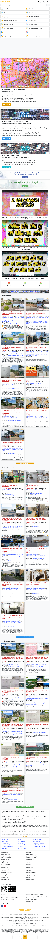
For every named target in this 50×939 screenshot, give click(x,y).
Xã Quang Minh (13, 588)
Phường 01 (29, 490)
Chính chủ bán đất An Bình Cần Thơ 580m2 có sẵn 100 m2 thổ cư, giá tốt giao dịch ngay (12, 379)
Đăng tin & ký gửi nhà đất (31, 857)
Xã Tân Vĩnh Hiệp (37, 317)
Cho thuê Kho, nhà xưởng (31, 875)
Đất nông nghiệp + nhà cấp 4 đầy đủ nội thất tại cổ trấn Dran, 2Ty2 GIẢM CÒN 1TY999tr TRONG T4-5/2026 (12, 725)
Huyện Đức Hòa (20, 795)
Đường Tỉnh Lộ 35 (6, 588)
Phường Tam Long (6, 695)
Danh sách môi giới (29, 861)
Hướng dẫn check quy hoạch (7, 855)
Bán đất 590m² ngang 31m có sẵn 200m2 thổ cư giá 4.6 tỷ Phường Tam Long (12, 691)
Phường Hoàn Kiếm (31, 523)
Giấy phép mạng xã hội (30, 897)
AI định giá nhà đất (5, 862)
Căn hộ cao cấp (11, 495)
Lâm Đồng (28, 696)
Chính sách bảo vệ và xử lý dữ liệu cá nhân (9, 897)
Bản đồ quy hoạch (4, 852)
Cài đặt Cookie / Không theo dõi (7, 899)
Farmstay (41, 667)
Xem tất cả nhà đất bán (25, 463)
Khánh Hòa (36, 662)
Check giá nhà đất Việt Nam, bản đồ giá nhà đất (25, 291)
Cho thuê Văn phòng (30, 874)
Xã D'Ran (5, 729)
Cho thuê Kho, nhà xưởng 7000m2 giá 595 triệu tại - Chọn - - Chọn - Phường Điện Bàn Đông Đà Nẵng (12, 519)
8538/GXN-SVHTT (28, 917)
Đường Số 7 (5, 489)
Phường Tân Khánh (14, 317)
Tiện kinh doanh (36, 322)
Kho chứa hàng (20, 526)
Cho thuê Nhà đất (29, 867)
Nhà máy (9, 526)
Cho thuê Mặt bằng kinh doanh (32, 880)
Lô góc (35, 704)
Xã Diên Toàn (30, 664)
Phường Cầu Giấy (31, 554)
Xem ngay (25, 177)
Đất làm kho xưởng (16, 323)
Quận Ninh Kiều (13, 385)
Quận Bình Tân (19, 490)
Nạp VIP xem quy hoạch (6, 857)
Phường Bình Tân (30, 383)
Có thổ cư (30, 322)
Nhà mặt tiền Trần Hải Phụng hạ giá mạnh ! (36, 379)
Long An (30, 765)
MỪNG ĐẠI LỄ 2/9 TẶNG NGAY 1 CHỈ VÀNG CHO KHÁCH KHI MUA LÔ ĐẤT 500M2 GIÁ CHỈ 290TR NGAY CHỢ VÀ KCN (12, 312)
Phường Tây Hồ (38, 588)
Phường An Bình (6, 384)
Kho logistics (4, 527)
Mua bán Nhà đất (4, 867)
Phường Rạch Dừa (31, 416)
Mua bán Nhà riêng (5, 868)
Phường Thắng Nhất (31, 417)
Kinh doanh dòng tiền (42, 321)
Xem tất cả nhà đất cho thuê (25, 636)
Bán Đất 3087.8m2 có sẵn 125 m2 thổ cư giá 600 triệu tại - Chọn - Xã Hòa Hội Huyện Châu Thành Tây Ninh (12, 411)
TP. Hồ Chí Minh (21, 317)
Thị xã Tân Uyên (45, 317)
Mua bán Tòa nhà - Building (6, 875)
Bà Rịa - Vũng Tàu (20, 697)
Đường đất (41, 702)
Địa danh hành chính (30, 862)
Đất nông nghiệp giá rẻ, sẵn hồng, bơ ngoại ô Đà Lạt (37, 725)
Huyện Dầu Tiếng (13, 353)
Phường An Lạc (11, 489)
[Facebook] (2, 905)
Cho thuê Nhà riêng (29, 868)
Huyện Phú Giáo (17, 449)
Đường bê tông (35, 702)
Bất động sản (28, 852)
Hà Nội (37, 523)
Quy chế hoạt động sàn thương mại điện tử (34, 894)
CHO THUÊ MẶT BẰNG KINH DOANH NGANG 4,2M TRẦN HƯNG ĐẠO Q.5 (12, 549)
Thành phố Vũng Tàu (40, 417)
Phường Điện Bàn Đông (8, 523)
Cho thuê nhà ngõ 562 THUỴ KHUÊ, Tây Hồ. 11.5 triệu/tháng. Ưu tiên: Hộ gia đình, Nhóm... (13, 616)
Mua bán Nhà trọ (4, 877)
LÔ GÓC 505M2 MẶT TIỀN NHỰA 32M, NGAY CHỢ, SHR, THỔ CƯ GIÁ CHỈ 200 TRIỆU (36, 312)
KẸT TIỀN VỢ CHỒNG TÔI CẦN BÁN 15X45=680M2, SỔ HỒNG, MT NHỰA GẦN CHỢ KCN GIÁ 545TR (11, 346)
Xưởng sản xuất (15, 527)
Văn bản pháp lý (4, 901)
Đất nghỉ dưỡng (15, 388)
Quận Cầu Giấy (38, 555)
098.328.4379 (34, 923)
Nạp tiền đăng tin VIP (30, 859)
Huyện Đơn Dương (13, 731)
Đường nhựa (34, 321)
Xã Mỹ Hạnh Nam (38, 764)
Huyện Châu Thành (12, 417)
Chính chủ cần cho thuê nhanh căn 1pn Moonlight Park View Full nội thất (11, 484)
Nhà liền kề (34, 558)
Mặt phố (34, 385)
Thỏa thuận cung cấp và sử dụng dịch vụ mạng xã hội (36, 896)
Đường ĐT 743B (30, 317)
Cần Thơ (11, 384)
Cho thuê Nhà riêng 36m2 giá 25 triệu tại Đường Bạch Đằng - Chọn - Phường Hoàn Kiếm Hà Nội (36, 519)
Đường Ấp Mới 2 (30, 762)
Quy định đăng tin (29, 901)
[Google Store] (12, 890)
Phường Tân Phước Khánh (15, 320)
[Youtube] (5, 905)
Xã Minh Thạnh (6, 351)
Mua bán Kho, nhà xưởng (6, 874)
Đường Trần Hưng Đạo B (8, 554)
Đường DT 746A (6, 317)
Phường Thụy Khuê (39, 589)
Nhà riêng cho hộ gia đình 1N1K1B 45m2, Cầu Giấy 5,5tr (37, 549)
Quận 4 (33, 490)
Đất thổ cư (10, 323)
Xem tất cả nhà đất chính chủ (25, 806)
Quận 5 (19, 556)
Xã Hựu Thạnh (14, 795)
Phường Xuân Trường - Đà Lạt (42, 695)
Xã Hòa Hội (5, 416)
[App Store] (12, 887)
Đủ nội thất (11, 734)
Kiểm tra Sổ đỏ (28, 864)
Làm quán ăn (38, 703)
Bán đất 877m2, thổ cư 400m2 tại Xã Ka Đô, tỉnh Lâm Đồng (12, 758)
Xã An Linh (11, 449)
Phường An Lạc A (11, 490)
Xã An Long (11, 448)
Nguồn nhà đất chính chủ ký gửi (32, 855)
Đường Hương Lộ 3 (31, 351)
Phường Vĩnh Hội (30, 489)
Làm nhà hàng (43, 322)
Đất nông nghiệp (15, 355)
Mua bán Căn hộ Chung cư (6, 872)
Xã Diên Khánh (30, 662)
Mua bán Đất (3, 870)
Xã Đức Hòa (13, 794)
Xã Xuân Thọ (38, 698)
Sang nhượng (44, 703)
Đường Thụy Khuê (31, 588)
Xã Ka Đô (5, 762)
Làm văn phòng (42, 494)
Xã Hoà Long (5, 697)
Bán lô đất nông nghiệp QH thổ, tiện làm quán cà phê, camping (37, 691)
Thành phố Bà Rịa (12, 697)
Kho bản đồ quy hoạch (5, 854)
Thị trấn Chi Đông (14, 589)
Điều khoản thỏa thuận (5, 895)
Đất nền (14, 453)
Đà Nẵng (15, 523)
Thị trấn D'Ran (6, 731)
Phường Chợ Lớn (16, 554)
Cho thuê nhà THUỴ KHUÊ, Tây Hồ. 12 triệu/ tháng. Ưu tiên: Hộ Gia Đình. (36, 583)
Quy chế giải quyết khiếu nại (31, 899)
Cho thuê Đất (28, 870)
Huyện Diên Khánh (37, 664)
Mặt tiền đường (39, 385)
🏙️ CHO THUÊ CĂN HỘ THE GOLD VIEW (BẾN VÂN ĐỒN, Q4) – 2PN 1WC (37, 484)
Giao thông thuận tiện (35, 495)
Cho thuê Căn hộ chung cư (31, 872)
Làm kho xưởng (9, 767)
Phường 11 (15, 556)
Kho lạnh (9, 527)
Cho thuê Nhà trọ (29, 877)
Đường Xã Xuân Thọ (31, 695)
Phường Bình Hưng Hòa (40, 351)
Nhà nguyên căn (35, 357)
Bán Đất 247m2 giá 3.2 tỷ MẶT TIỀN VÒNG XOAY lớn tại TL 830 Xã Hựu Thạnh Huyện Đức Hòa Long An (12, 789)
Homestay (16, 734)
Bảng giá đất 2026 (4, 861)
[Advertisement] (25, 48)
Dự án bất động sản (29, 854)
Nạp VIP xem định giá (5, 864)
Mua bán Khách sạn (5, 879)
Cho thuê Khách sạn (30, 879)
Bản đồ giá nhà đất (5, 859)
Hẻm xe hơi (10, 733)
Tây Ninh (10, 416)
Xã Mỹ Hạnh (36, 762)
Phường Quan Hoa (31, 555)
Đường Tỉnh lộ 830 (6, 794)
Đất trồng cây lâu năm (17, 420)
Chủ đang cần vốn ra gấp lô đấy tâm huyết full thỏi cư (36, 758)
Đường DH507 (6, 448)
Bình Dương (8, 321)
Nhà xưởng (14, 526)
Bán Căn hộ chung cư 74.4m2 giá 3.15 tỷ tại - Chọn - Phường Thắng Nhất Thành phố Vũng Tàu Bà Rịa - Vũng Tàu (36, 411)
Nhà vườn (7, 734)
